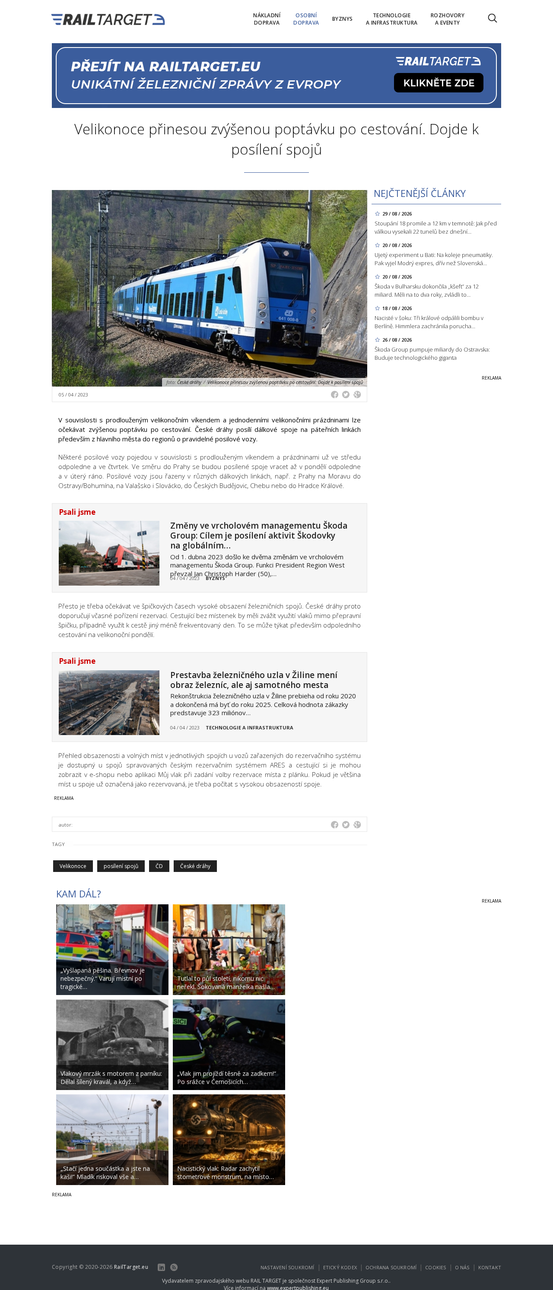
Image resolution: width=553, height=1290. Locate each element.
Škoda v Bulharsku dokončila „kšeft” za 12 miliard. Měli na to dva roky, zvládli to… (427, 290)
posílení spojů (121, 866)
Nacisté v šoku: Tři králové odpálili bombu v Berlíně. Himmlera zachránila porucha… (429, 322)
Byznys (215, 578)
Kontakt (489, 1267)
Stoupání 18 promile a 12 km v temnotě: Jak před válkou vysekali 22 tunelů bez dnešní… (436, 227)
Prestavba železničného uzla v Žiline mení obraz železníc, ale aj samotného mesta (253, 680)
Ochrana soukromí (390, 1267)
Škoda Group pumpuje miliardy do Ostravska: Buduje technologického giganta (432, 353)
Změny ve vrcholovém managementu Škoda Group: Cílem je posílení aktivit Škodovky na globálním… (258, 535)
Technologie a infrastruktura (249, 727)
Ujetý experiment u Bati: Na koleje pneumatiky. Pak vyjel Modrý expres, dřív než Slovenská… (434, 259)
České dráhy (195, 866)
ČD (159, 866)
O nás (462, 1267)
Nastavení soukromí (288, 1267)
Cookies (435, 1267)
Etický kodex (340, 1267)
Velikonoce (73, 866)
